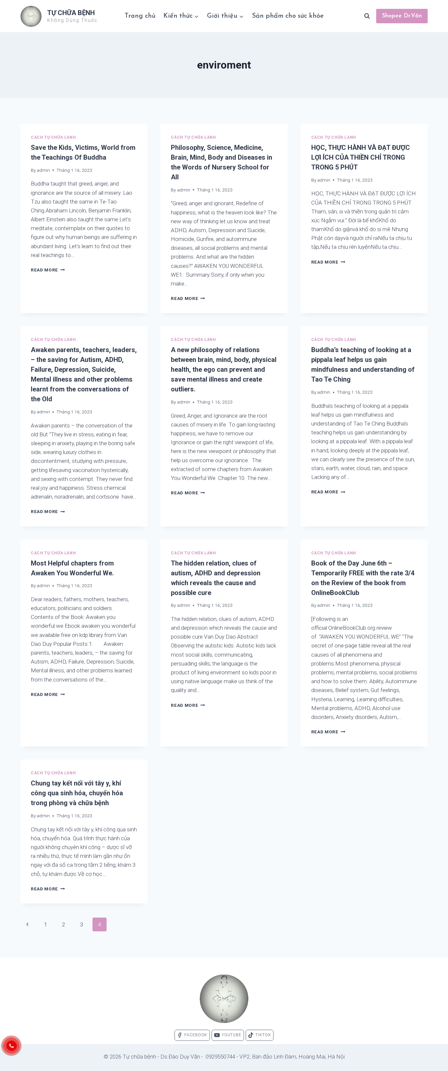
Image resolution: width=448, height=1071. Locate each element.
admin (43, 170)
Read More (48, 269)
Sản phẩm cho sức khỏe (288, 16)
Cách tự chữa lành (53, 137)
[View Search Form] (367, 16)
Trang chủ (140, 16)
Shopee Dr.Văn (402, 16)
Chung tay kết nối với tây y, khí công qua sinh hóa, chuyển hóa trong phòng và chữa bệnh (77, 793)
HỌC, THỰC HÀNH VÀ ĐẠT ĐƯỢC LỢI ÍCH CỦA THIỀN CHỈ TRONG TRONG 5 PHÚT (360, 157)
